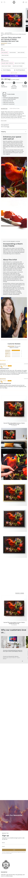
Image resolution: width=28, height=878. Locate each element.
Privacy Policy (23, 852)
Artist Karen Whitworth (13, 97)
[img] (3, 364)
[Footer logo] (6, 864)
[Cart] (26, 2)
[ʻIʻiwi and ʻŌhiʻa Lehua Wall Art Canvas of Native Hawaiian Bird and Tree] (14, 409)
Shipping (3, 131)
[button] (4, 43)
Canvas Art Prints (8, 33)
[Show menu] (1, 2)
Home (2, 33)
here (8, 126)
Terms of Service (6, 853)
